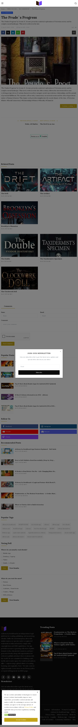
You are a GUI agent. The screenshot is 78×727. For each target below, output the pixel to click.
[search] (75, 3)
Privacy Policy (29, 707)
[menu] (2, 3)
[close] (37, 692)
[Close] (60, 351)
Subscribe (39, 372)
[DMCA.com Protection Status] (10, 715)
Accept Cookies (21, 720)
